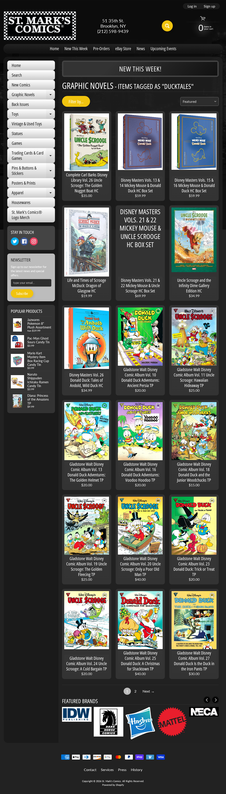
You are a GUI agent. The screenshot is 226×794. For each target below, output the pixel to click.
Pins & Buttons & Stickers (33, 171)
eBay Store (123, 49)
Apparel (33, 194)
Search (17, 75)
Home (54, 49)
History (136, 769)
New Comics (21, 85)
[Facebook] (24, 241)
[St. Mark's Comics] (40, 25)
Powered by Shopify (113, 784)
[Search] (167, 25)
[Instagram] (34, 241)
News (141, 49)
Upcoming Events (163, 49)
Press (122, 769)
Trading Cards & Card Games (33, 156)
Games (17, 143)
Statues (17, 133)
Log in (192, 6)
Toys (33, 115)
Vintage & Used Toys (27, 124)
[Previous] (207, 700)
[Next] (215, 700)
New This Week (76, 49)
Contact (90, 769)
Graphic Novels (33, 95)
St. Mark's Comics (111, 781)
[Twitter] (15, 241)
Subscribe (22, 293)
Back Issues (20, 104)
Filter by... (76, 102)
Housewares (21, 202)
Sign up (209, 6)
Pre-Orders (101, 49)
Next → (148, 691)
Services (107, 769)
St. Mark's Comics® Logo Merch (27, 214)
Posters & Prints (24, 183)
